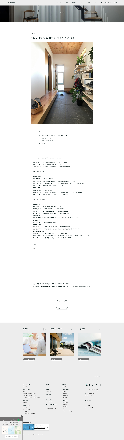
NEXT (66, 300)
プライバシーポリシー (89, 407)
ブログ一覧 (60, 308)
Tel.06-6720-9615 (92, 390)
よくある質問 (87, 405)
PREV (58, 300)
